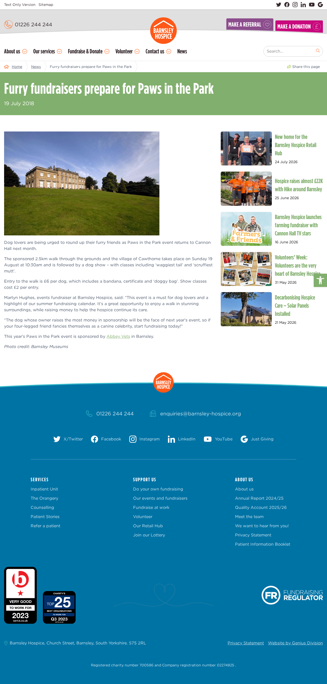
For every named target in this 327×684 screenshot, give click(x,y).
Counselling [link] (42, 507)
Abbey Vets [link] (118, 336)
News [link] (182, 51)
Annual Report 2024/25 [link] (259, 498)
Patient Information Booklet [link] (262, 544)
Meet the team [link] (249, 516)
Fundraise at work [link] (151, 507)
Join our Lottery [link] (149, 535)
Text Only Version (20, 5)
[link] (320, 280)
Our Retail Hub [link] (148, 525)
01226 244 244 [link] (33, 24)
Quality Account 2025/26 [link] (261, 507)
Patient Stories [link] (45, 516)
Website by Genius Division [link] (295, 643)
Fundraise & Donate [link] (85, 51)
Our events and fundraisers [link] (160, 498)
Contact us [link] (155, 51)
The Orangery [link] (44, 498)
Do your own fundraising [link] (158, 489)
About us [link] (12, 51)
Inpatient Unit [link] (44, 489)
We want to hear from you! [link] (262, 525)
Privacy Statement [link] (253, 535)
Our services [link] (44, 51)
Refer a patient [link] (45, 525)
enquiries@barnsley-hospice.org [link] (200, 414)
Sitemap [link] (46, 5)
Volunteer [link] (124, 51)
